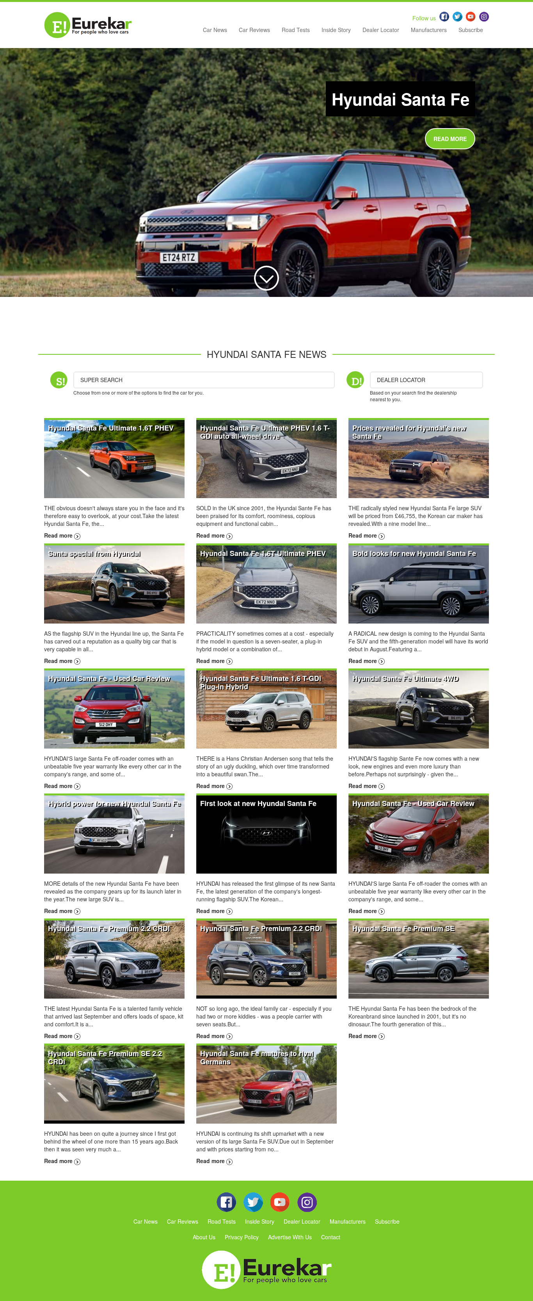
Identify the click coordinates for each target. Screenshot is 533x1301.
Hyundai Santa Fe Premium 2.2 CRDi (261, 928)
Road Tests (296, 30)
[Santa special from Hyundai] (114, 583)
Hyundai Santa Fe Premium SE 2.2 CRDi (105, 1057)
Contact (330, 1237)
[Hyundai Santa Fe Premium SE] (418, 959)
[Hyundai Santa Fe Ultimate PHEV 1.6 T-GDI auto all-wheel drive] (266, 458)
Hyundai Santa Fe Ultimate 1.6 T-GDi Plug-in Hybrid (260, 682)
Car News (215, 30)
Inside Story (336, 30)
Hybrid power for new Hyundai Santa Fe (114, 803)
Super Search (101, 380)
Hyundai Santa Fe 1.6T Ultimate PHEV (263, 553)
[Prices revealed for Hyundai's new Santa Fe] (418, 458)
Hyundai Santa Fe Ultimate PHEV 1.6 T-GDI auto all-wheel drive (265, 432)
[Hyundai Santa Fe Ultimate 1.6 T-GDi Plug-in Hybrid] (266, 709)
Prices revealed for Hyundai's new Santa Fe (409, 432)
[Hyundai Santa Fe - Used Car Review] (114, 709)
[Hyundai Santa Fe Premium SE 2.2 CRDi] (114, 1084)
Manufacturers (429, 30)
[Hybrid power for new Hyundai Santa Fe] (114, 834)
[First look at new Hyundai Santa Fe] (266, 834)
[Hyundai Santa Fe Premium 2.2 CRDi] (266, 959)
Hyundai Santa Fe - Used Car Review (109, 678)
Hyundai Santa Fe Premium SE (403, 928)
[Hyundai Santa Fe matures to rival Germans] (266, 1084)
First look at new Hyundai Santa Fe (258, 803)
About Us (204, 1237)
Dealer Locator (380, 30)
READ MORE (450, 139)
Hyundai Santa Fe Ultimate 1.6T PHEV (111, 428)
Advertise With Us (290, 1237)
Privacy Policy (242, 1237)
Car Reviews (254, 30)
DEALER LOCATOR (401, 380)
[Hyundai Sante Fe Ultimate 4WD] (418, 709)
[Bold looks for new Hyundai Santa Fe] (418, 583)
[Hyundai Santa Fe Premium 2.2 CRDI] (114, 959)
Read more (59, 535)
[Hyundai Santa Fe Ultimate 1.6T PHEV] (114, 458)
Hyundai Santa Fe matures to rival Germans (256, 1057)
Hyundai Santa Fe (400, 99)
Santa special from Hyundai (94, 553)
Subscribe (470, 30)
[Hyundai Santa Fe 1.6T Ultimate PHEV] (266, 583)
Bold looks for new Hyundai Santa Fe (414, 553)
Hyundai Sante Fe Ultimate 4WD (405, 678)
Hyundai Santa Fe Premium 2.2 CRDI (109, 928)
